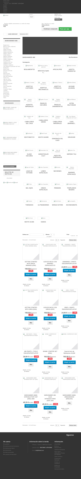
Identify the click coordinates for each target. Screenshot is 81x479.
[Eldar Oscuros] (29, 150)
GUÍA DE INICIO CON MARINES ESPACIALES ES (50, 263)
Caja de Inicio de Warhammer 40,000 (69, 352)
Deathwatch (6, 67)
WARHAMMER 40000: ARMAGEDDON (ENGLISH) (69, 397)
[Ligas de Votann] (29, 167)
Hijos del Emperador (8, 76)
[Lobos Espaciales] (43, 167)
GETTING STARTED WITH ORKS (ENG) (31, 308)
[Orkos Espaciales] (43, 184)
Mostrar (47, 234)
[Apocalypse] (57, 65)
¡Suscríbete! (9, 178)
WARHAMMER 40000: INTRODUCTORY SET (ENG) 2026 (31, 397)
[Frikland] (14, 17)
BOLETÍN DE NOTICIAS (9, 173)
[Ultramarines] (43, 201)
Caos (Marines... (71, 122)
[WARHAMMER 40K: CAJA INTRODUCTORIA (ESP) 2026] (50, 384)
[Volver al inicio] (4, 34)
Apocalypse (6, 48)
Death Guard (6, 69)
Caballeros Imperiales (8, 65)
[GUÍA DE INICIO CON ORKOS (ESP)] (50, 297)
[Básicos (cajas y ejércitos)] (43, 66)
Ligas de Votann (7, 79)
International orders (59, 469)
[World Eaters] (57, 201)
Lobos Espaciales (7, 80)
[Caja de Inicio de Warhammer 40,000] (69, 341)
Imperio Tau (6, 77)
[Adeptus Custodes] (29, 82)
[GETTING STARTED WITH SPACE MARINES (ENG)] (31, 251)
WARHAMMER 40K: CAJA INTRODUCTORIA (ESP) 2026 (50, 397)
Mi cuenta (6, 442)
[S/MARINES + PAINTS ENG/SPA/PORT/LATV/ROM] (69, 251)
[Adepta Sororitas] (71, 65)
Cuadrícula (73, 235)
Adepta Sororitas (7, 49)
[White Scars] (29, 218)
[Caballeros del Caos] (29, 117)
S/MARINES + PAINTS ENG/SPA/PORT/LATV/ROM (69, 262)
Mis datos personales (8, 452)
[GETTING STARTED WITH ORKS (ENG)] (31, 297)
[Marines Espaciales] (71, 168)
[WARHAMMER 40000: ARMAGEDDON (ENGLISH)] (69, 384)
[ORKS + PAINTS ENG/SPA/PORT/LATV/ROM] (69, 297)
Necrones (5, 82)
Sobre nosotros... (59, 456)
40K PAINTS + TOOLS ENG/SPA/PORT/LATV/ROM (31, 352)
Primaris (5, 87)
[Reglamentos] (29, 65)
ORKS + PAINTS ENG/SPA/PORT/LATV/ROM (69, 308)
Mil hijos (5, 84)
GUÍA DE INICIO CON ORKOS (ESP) (50, 308)
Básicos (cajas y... (43, 71)
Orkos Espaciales (7, 86)
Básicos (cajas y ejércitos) (9, 46)
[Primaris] (57, 184)
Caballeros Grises (7, 63)
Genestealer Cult (7, 74)
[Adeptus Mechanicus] (43, 83)
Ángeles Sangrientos (8, 59)
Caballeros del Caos (7, 62)
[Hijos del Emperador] (57, 151)
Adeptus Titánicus (7, 53)
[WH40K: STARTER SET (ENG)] (50, 341)
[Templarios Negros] (71, 184)
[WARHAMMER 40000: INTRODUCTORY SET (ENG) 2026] (31, 384)
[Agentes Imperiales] (29, 100)
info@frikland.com (39, 450)
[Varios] (43, 218)
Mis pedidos (6, 444)
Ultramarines (6, 92)
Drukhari (5, 72)
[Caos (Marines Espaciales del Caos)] (71, 117)
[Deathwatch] (29, 133)
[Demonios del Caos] (57, 134)
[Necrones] (57, 167)
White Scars (6, 96)
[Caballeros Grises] (43, 116)
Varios (4, 97)
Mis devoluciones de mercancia (11, 446)
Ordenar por (25, 234)
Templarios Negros (7, 89)
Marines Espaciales (7, 83)
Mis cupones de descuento (9, 454)
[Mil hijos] (29, 184)
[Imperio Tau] (71, 150)
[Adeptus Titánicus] (57, 82)
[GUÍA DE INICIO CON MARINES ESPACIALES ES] (50, 251)
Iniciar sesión (6, 0)
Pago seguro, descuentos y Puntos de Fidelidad (60, 453)
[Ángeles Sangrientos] (57, 100)
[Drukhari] (71, 133)
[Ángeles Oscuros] (43, 99)
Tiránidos (5, 90)
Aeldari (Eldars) (6, 55)
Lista (77, 235)
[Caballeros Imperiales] (57, 117)
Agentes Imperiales (7, 56)
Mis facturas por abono (9, 448)
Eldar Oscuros (6, 73)
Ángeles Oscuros (7, 57)
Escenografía (6, 94)
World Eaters (6, 93)
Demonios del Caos (7, 70)
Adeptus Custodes (7, 50)
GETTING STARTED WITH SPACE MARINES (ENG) (31, 263)
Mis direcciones (7, 450)
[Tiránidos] (29, 201)
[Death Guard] (43, 133)
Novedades (9, 103)
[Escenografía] (71, 201)
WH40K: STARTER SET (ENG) (50, 352)
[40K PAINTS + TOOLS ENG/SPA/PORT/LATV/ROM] (31, 341)
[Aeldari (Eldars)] (71, 82)
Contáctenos (6, 2)
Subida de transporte (60, 449)
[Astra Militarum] (71, 99)
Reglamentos (6, 45)
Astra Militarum (6, 60)
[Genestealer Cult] (43, 150)
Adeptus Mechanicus (8, 52)
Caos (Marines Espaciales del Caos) (11, 66)
